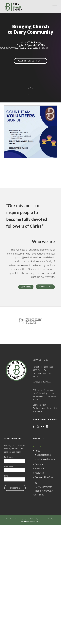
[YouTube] (42, 426)
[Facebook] (34, 426)
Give (37, 483)
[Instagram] (47, 426)
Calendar (40, 464)
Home (38, 446)
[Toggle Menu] (54, 7)
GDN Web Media (34, 521)
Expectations (44, 454)
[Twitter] (38, 426)
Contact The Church (45, 477)
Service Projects (43, 486)
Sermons (39, 468)
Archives (39, 472)
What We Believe (46, 459)
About (38, 450)
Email (6, 475)
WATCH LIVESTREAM (30, 61)
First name (9, 457)
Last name (8, 466)
